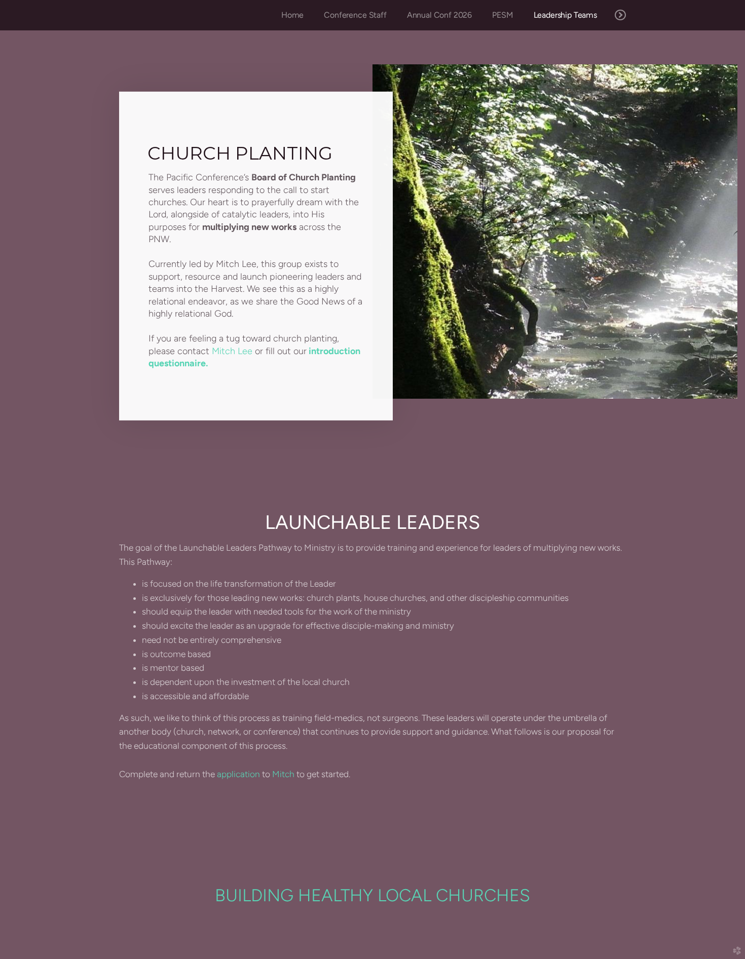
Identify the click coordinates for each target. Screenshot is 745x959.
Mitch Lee (232, 351)
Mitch (283, 774)
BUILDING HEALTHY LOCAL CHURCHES (372, 895)
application (238, 774)
